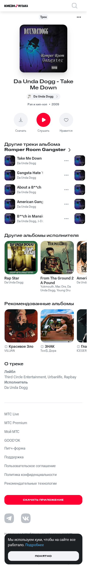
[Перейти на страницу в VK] (26, 518)
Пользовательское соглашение (30, 466)
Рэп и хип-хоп (37, 104)
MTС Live (11, 414)
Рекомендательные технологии (30, 483)
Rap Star (11, 278)
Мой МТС (11, 431)
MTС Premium (15, 423)
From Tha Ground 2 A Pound (57, 280)
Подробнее (34, 545)
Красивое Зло (21, 346)
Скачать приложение (43, 500)
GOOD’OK (12, 440)
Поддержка (14, 457)
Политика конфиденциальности (30, 474)
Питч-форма (14, 448)
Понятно (43, 556)
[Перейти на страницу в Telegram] (9, 518)
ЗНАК (50, 346)
